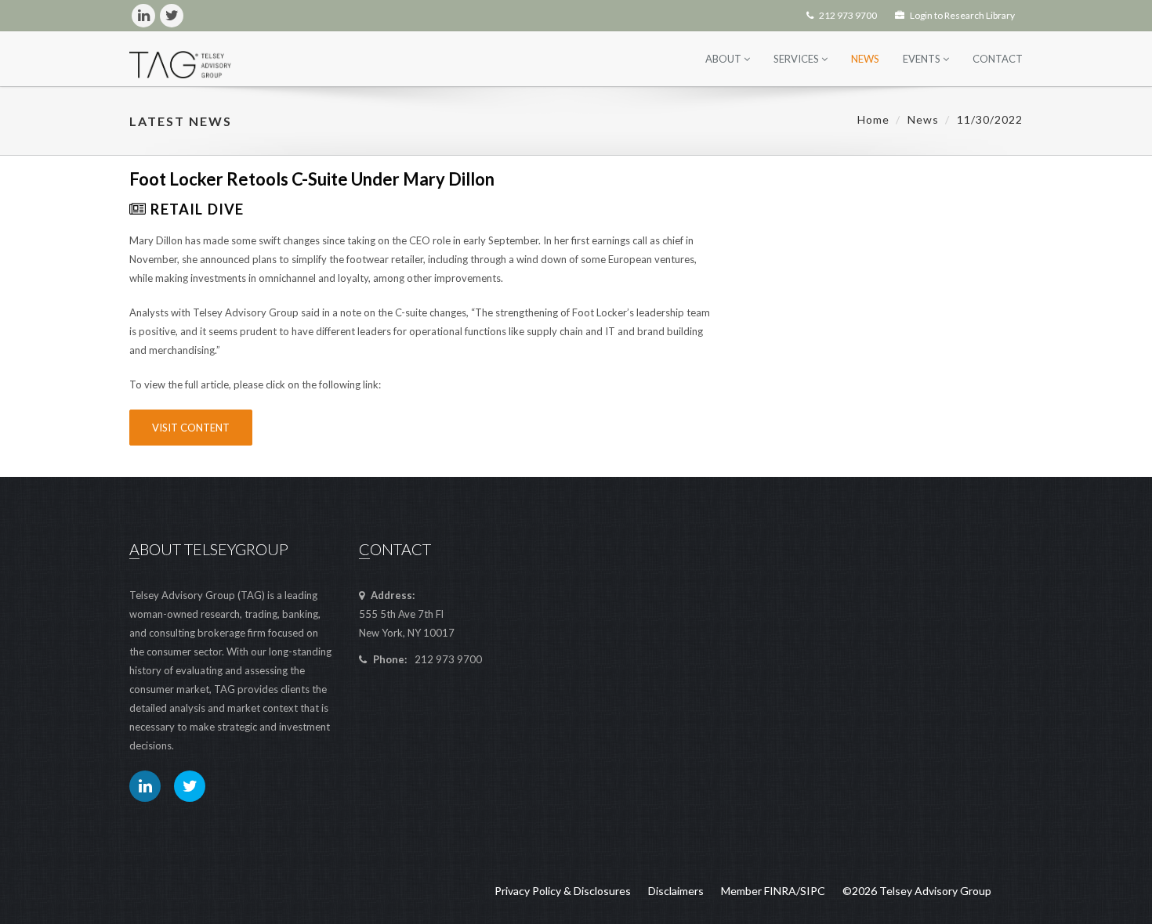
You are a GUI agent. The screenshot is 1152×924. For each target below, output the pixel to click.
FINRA (780, 890)
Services (797, 58)
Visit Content (191, 427)
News (865, 58)
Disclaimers (676, 890)
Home (873, 119)
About (724, 58)
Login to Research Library (961, 15)
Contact (998, 58)
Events (923, 58)
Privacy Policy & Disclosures (562, 890)
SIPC (812, 890)
